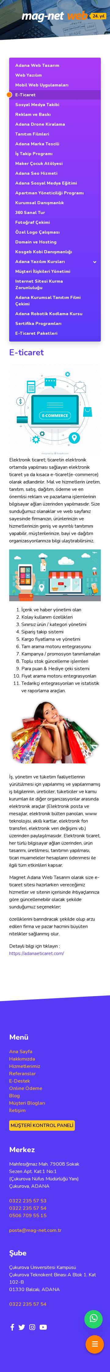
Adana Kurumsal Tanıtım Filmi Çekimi (48, 301)
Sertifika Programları (38, 324)
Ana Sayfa (20, 1051)
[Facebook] (12, 1327)
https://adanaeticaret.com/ (36, 953)
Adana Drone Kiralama (40, 124)
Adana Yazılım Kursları (40, 262)
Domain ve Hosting (36, 242)
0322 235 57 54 (27, 1208)
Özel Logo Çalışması (37, 232)
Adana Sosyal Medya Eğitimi (46, 183)
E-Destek (19, 1081)
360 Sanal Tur (30, 213)
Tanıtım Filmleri (32, 134)
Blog (14, 1095)
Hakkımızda (22, 1059)
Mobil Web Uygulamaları (41, 85)
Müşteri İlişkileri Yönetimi (42, 271)
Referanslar (22, 1073)
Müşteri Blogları (27, 1103)
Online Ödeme (25, 1088)
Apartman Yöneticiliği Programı (49, 193)
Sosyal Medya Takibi (37, 105)
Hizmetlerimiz (24, 1066)
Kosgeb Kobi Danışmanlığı (43, 252)
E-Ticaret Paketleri (36, 333)
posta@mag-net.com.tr (35, 1230)
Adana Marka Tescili (37, 144)
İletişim (17, 1110)
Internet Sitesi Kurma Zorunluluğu (39, 284)
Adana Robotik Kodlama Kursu (48, 314)
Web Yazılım (28, 75)
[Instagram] (32, 1327)
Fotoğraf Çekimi (32, 222)
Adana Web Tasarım (37, 65)
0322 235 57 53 (27, 1201)
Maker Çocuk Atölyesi (39, 163)
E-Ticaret (25, 95)
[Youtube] (43, 1327)
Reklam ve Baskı (33, 114)
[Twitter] (22, 1327)
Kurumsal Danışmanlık (39, 203)
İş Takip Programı (34, 154)
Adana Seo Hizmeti (36, 173)
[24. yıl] (55, 16)
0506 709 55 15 (27, 1215)
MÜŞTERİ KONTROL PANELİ (42, 1125)
